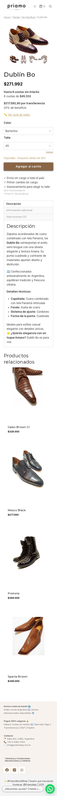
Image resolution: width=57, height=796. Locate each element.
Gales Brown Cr (19, 427)
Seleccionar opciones (22, 444)
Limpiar (49, 152)
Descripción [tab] (13, 203)
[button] (50, 789)
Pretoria (13, 593)
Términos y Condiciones (17, 758)
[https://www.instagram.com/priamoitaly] (14, 770)
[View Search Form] (50, 6)
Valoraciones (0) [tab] (16, 216)
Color (7, 122)
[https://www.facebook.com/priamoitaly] (7, 770)
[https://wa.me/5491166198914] (22, 770)
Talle (7, 137)
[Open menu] (35, 6)
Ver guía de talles (19, 114)
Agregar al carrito (28, 166)
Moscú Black (17, 510)
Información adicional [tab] (19, 210)
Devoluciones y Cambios (17, 761)
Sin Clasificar (21, 193)
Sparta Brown (18, 676)
